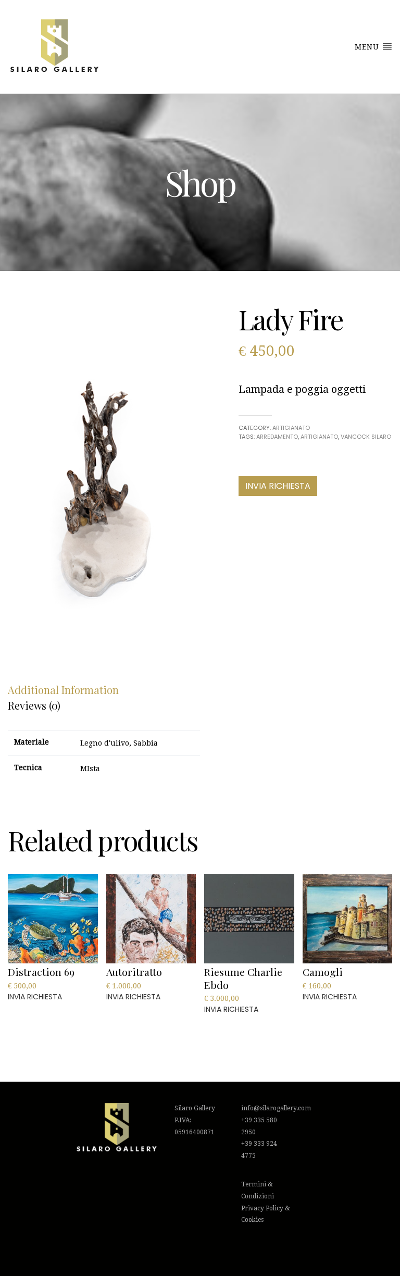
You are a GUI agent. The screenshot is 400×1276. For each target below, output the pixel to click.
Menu (368, 47)
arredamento (277, 436)
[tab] (63, 690)
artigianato (319, 436)
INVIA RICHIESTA (277, 486)
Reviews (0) (34, 705)
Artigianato (291, 428)
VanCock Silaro (366, 436)
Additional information (63, 690)
